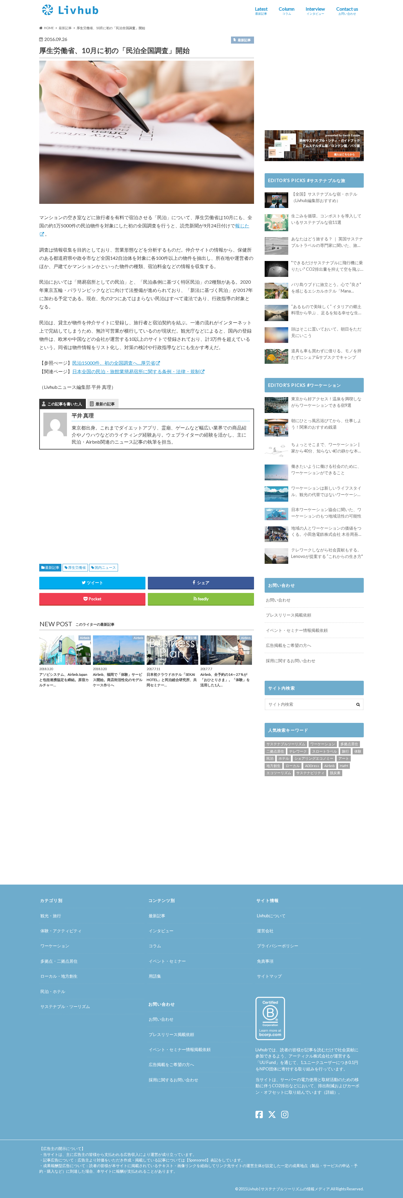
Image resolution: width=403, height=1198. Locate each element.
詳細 (330, 1092)
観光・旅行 (50, 915)
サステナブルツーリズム (285, 744)
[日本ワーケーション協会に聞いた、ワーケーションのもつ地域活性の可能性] (276, 514)
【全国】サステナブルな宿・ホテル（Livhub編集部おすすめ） (324, 197)
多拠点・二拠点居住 (59, 961)
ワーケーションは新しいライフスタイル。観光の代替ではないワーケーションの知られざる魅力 (326, 491)
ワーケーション (322, 744)
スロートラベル (324, 751)
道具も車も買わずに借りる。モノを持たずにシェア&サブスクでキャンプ (326, 354)
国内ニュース (105, 567)
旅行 (345, 751)
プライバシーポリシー (277, 946)
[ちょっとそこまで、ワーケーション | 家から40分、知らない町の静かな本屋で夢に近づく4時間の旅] (276, 450)
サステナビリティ (310, 773)
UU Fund (268, 1062)
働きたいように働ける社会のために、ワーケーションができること (326, 469)
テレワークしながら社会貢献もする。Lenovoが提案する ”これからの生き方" (327, 553)
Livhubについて (271, 915)
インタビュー (161, 930)
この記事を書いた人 (64, 403)
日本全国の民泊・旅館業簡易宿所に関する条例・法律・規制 (136, 371)
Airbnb (329, 766)
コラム (155, 946)
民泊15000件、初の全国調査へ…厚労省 (113, 363)
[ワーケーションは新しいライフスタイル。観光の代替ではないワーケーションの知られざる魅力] (276, 494)
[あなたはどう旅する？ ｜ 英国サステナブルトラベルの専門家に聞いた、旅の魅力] (276, 246)
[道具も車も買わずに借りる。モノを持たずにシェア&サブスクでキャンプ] (276, 356)
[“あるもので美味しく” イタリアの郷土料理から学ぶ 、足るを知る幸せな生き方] (276, 313)
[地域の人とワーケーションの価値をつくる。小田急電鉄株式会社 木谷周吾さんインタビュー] (276, 534)
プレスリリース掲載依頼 (288, 614)
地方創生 (273, 766)
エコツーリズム (278, 773)
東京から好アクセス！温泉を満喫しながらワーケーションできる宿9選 (326, 402)
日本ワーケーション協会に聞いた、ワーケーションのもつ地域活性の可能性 (326, 512)
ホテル (284, 758)
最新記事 (52, 567)
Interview (315, 10)
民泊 (269, 758)
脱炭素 (335, 773)
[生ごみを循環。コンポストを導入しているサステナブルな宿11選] (276, 222)
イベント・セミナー (167, 961)
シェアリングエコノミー (313, 758)
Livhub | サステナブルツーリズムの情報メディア (289, 1189)
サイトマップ (269, 976)
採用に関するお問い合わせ (290, 660)
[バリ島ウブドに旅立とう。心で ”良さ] (276, 290)
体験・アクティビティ (61, 930)
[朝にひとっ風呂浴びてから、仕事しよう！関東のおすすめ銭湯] (276, 428)
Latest (261, 10)
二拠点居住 (275, 751)
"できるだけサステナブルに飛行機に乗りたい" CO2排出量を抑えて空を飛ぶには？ (327, 266)
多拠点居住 (349, 744)
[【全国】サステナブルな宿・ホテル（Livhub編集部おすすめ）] (276, 200)
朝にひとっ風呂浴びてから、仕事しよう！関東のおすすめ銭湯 (326, 423)
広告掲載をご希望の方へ (288, 645)
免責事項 (265, 961)
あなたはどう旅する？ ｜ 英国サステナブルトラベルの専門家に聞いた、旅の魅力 (327, 242)
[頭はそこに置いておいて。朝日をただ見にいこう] (276, 335)
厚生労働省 (77, 567)
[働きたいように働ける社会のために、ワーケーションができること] (276, 472)
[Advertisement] (90, 499)
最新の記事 (105, 403)
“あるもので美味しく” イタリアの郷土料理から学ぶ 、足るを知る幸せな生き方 (326, 310)
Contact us (347, 10)
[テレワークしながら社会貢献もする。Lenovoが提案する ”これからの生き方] (276, 556)
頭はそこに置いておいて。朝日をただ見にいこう (326, 332)
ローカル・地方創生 (59, 976)
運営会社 (265, 930)
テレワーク (298, 751)
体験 (357, 751)
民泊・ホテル (52, 991)
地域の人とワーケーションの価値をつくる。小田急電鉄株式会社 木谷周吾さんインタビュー (326, 532)
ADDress (312, 766)
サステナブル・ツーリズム (65, 1006)
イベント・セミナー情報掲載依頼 (297, 630)
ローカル (293, 766)
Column (286, 10)
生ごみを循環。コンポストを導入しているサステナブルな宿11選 (326, 219)
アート (343, 758)
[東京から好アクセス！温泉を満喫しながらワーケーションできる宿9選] (276, 405)
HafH (344, 766)
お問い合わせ (278, 599)
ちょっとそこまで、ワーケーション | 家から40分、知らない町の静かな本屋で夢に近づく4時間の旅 (326, 448)
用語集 (155, 976)
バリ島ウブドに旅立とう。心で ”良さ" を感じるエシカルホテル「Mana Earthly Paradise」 (326, 288)
